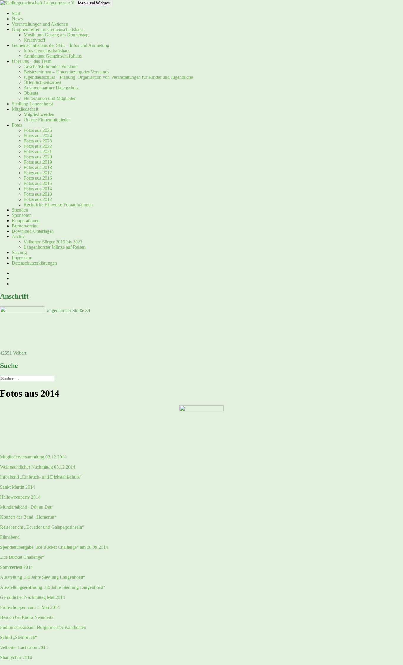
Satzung (19, 252)
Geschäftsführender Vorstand (51, 66)
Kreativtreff (34, 39)
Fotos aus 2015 (38, 183)
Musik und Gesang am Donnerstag (56, 34)
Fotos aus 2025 (38, 130)
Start (16, 13)
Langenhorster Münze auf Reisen (55, 247)
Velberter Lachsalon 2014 (24, 647)
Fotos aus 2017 (38, 172)
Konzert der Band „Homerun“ (28, 517)
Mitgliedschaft (25, 109)
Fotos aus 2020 (38, 156)
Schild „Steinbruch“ (18, 637)
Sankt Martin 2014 (17, 486)
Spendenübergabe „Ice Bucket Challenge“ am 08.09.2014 (54, 547)
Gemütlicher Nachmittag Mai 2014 (32, 597)
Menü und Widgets (94, 3)
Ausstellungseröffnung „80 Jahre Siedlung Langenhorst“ (52, 587)
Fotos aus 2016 (38, 178)
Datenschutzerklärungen (34, 263)
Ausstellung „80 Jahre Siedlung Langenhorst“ (42, 577)
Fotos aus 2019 (38, 162)
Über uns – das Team (31, 61)
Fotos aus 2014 (38, 188)
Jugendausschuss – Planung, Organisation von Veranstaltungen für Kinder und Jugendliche (108, 77)
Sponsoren (22, 215)
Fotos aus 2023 (38, 140)
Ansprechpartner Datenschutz (51, 87)
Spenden (20, 209)
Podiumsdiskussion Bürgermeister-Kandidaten (43, 627)
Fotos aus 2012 (38, 199)
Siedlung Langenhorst (32, 103)
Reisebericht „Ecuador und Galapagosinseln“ (42, 527)
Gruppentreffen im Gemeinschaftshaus (47, 29)
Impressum (22, 257)
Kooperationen (26, 220)
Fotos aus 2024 (38, 135)
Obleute (31, 93)
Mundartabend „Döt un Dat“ (26, 507)
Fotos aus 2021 (38, 151)
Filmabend (10, 537)
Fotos (17, 124)
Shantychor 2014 (16, 657)
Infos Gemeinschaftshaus (47, 50)
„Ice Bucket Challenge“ (22, 557)
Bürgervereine (25, 225)
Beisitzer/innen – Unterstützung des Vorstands (66, 71)
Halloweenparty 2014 (20, 496)
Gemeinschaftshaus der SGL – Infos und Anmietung (60, 45)
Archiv (18, 236)
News (17, 18)
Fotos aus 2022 (38, 146)
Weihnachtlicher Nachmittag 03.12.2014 (37, 466)
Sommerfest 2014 (16, 567)
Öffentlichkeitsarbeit (42, 82)
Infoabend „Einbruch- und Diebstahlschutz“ (41, 476)
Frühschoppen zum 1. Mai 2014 (30, 607)
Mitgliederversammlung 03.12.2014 (33, 456)
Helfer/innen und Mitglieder (50, 98)
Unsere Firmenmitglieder (47, 119)
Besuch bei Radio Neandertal (27, 617)
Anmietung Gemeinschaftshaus (53, 55)
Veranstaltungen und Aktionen (40, 24)
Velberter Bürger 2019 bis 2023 (53, 241)
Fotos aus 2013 (38, 193)
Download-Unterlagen (33, 231)
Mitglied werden (39, 114)
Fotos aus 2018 (38, 167)
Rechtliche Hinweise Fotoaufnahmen (58, 204)
